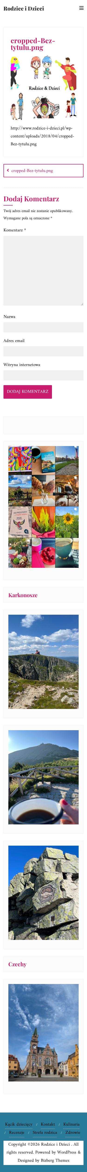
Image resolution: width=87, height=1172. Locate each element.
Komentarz (14, 230)
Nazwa (9, 317)
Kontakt (48, 1124)
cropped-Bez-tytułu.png (32, 171)
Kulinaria (71, 1124)
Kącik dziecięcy (18, 1124)
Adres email (14, 341)
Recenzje (16, 1133)
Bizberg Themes (55, 1161)
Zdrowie (72, 1133)
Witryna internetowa (21, 365)
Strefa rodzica (45, 1133)
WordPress (66, 1152)
